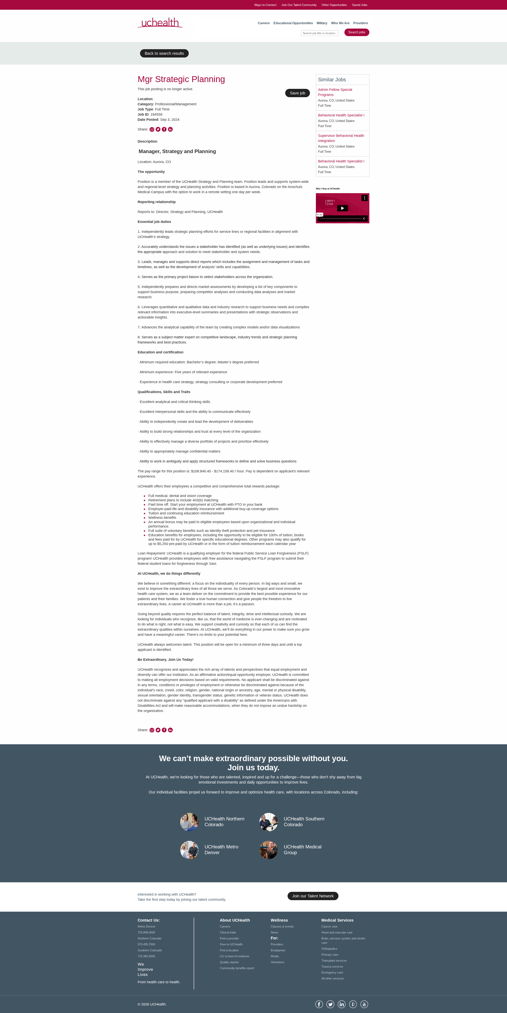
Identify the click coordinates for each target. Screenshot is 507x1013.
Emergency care (332, 972)
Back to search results (164, 53)
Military (322, 23)
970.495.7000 (146, 944)
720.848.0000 (146, 932)
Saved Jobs (359, 5)
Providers (360, 23)
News (274, 932)
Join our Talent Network (313, 896)
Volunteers (277, 962)
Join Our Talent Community (299, 5)
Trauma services (332, 966)
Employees (278, 950)
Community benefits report (237, 968)
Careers (264, 23)
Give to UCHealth (231, 944)
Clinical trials (228, 932)
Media (275, 956)
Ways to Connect (265, 5)
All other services (332, 978)
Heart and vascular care (337, 932)
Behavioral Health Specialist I (341, 115)
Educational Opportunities (293, 23)
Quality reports (229, 962)
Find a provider (229, 938)
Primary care (329, 954)
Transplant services (334, 960)
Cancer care (329, 926)
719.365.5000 (146, 956)
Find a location (229, 950)
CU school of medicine (234, 956)
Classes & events (282, 926)
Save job (297, 93)
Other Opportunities (334, 5)
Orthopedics (329, 948)
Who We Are (340, 23)
